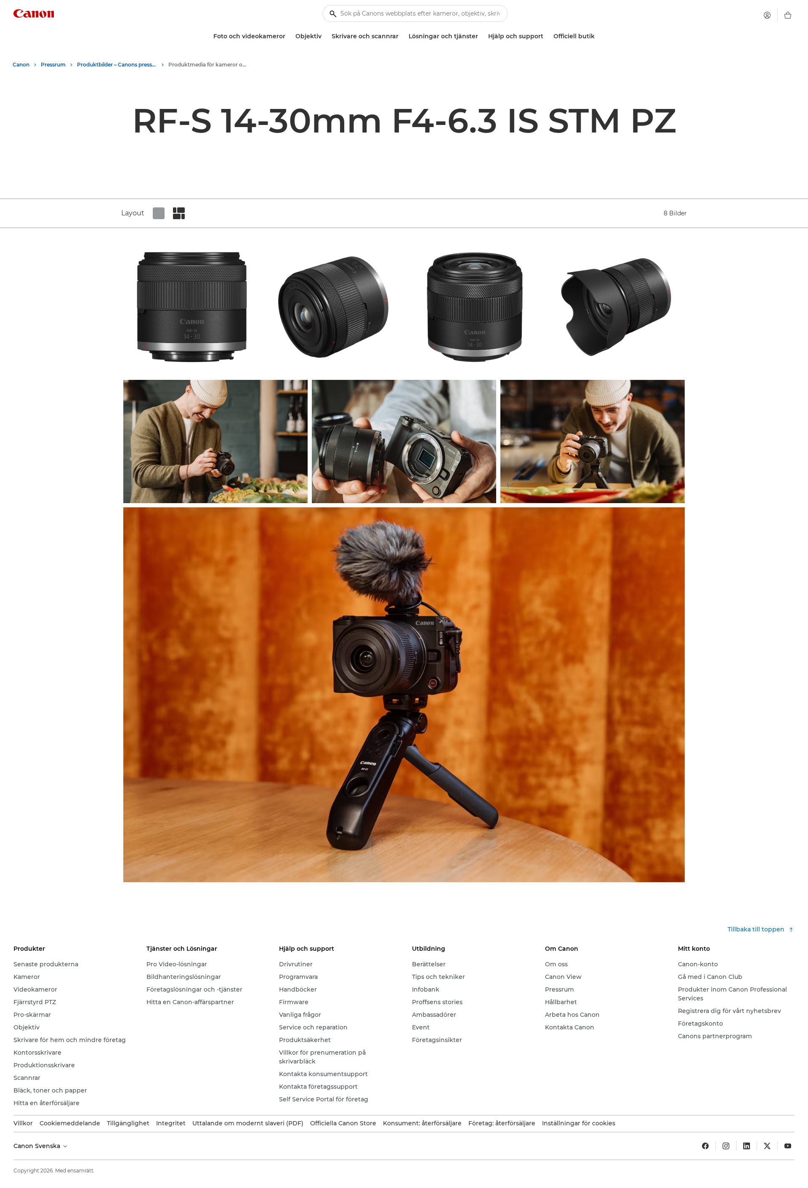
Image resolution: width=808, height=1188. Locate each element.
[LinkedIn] (746, 1146)
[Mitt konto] (767, 15)
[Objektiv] (325, 36)
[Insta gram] (726, 1146)
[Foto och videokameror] (288, 36)
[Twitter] (767, 1146)
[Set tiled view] (159, 213)
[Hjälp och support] (546, 36)
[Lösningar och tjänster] (481, 36)
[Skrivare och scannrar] (402, 36)
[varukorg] (788, 15)
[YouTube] (787, 1146)
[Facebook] (705, 1146)
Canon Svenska (37, 1146)
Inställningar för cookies (578, 1123)
